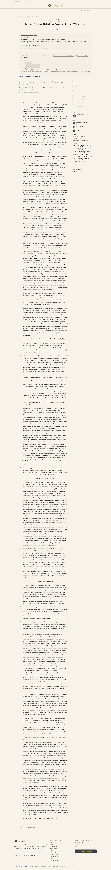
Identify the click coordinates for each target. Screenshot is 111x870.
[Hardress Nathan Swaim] (74, 123)
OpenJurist (21, 16)
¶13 (21, 467)
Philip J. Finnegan (80, 130)
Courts (27, 10)
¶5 (21, 207)
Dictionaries (42, 10)
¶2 (21, 126)
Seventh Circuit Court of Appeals (55, 28)
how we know (49, 45)
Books (50, 10)
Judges (34, 10)
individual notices (76, 171)
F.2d (33, 16)
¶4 (21, 156)
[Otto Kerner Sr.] (74, 126)
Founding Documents (55, 856)
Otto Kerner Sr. (79, 126)
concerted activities (49, 216)
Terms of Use (63, 866)
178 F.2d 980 (44, 444)
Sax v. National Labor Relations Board (34, 41)
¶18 (21, 585)
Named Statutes (54, 854)
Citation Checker (54, 860)
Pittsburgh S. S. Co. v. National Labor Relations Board (57, 41)
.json (27, 827)
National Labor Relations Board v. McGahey (63, 56)
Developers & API (79, 842)
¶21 (21, 634)
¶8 (21, 307)
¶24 (21, 737)
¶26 (21, 803)
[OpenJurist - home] (55, 5)
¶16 (21, 548)
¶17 (21, 581)
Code (21, 10)
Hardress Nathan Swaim (82, 122)
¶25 (21, 786)
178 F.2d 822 (29, 453)
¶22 (21, 694)
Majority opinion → (80, 123)
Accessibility (29, 866)
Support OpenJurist (86, 851)
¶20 (21, 621)
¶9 (21, 338)
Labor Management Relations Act (53, 105)
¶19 (21, 606)
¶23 (21, 718)
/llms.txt (77, 844)
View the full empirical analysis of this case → (30, 76)
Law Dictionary (53, 846)
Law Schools (53, 852)
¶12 (21, 407)
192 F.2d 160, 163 (35, 350)
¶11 (21, 377)
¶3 (21, 152)
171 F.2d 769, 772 (33, 321)
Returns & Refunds (45, 866)
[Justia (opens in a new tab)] (32, 855)
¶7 (21, 293)
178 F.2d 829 (63, 453)
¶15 (21, 481)
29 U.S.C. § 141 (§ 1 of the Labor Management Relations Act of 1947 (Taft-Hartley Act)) (45, 39)
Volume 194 (28, 16)
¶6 (21, 251)
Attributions (55, 866)
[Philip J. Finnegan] (74, 130)
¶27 (21, 818)
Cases (16, 10)
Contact (37, 866)
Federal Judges (53, 848)
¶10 (21, 355)
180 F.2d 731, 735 (30, 352)
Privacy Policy (71, 866)
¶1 (21, 102)
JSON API (77, 846)
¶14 (21, 478)
